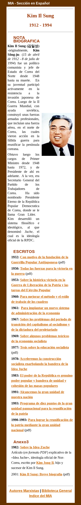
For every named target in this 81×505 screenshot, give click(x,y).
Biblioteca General (57, 491)
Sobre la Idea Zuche (35, 447)
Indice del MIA (40, 496)
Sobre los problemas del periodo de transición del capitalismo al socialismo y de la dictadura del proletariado (41, 324)
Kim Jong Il (45, 462)
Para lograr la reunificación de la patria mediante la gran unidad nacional (42, 425)
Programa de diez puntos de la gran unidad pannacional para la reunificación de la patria (41, 408)
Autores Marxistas (24, 491)
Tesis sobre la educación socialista (44, 347)
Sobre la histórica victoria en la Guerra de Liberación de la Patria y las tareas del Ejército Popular (39, 285)
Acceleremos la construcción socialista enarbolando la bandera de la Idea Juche (39, 364)
